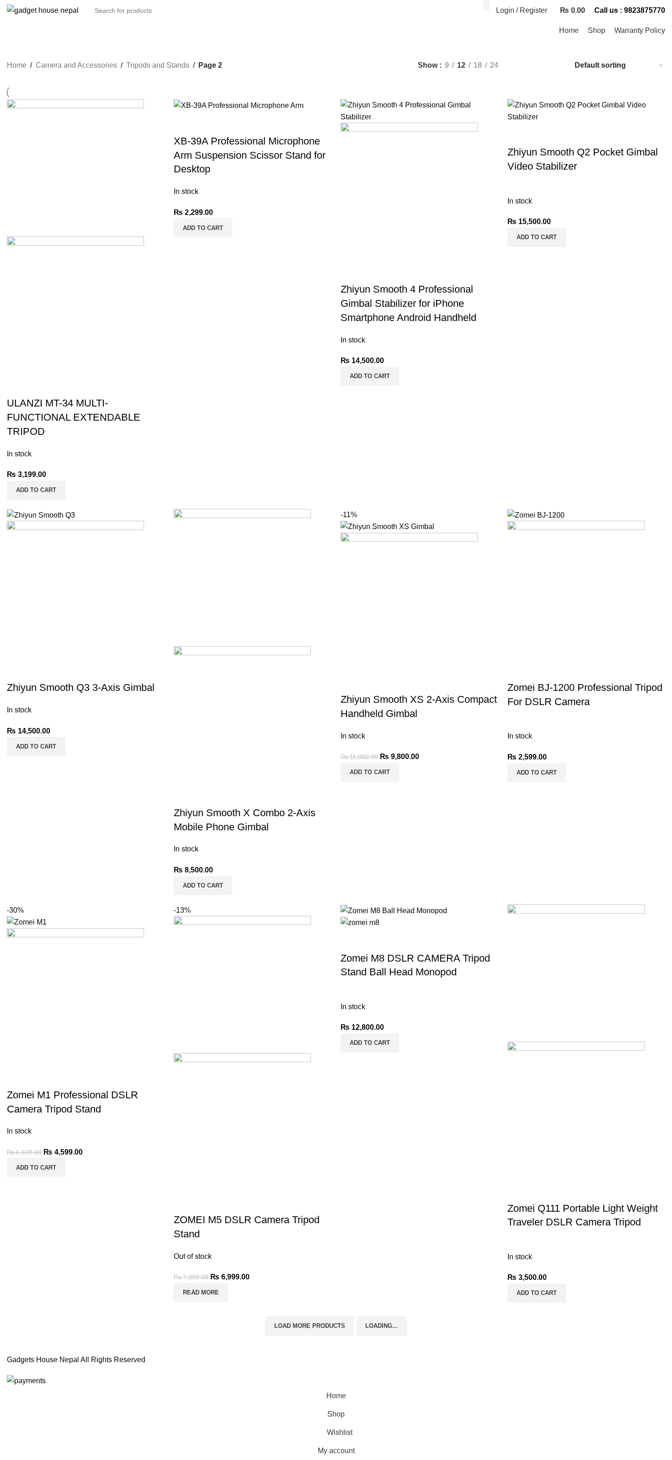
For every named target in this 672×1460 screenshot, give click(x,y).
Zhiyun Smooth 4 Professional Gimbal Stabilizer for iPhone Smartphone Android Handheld (408, 303)
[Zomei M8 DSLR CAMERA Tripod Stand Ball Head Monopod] (394, 910)
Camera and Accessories (76, 65)
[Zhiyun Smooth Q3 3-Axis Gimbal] (41, 515)
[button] (36, 490)
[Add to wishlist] (67, 385)
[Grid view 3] (538, 65)
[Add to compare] (18, 385)
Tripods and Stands (157, 65)
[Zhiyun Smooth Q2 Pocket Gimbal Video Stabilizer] (586, 110)
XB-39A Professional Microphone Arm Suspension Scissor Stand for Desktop (249, 155)
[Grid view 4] (554, 65)
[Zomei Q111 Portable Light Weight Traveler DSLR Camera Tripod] (576, 972)
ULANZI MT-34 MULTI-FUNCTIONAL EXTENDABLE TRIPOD (73, 417)
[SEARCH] (486, 5)
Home (17, 65)
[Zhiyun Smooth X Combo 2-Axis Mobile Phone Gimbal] (242, 577)
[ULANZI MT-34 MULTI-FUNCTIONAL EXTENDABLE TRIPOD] (75, 167)
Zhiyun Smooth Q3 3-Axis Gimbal (81, 687)
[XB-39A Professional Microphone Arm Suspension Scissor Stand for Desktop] (239, 105)
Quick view (43, 385)
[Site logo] (43, 10)
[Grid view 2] (520, 65)
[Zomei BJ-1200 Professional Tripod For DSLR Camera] (536, 515)
